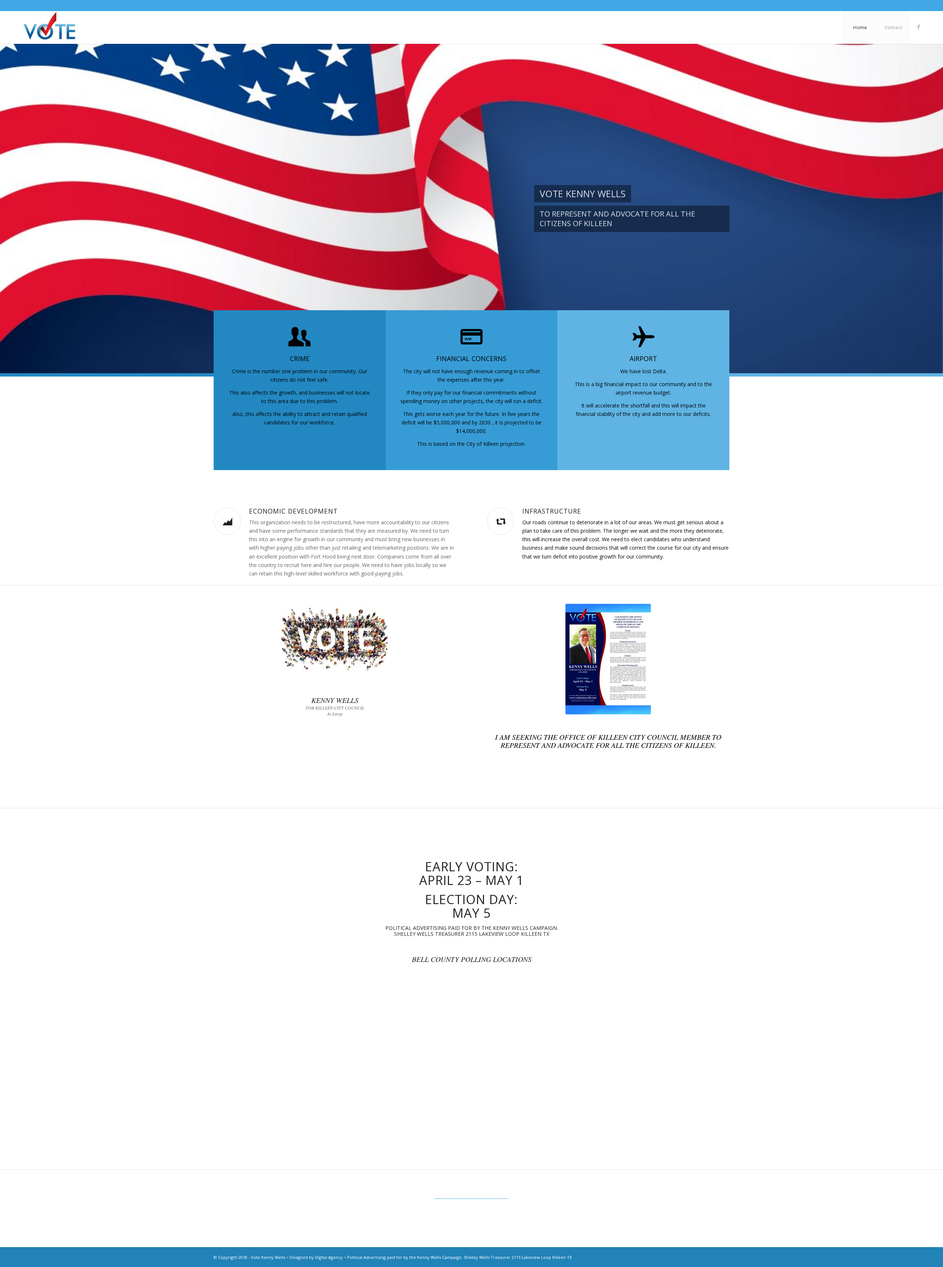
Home (860, 27)
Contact (893, 27)
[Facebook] (918, 26)
